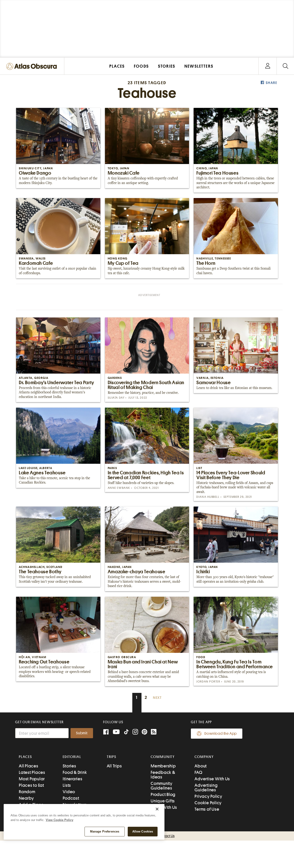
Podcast (71, 798)
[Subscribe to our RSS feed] (153, 732)
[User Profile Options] (268, 66)
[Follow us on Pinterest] (144, 732)
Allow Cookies (142, 831)
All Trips (114, 766)
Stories (69, 766)
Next (157, 698)
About (201, 766)
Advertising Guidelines (206, 787)
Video (69, 791)
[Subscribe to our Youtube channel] (116, 732)
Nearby (26, 798)
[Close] (157, 809)
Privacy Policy (208, 796)
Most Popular (32, 779)
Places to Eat (31, 785)
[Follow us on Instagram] (135, 732)
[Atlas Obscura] (32, 66)
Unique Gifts (163, 801)
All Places (28, 766)
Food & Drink (75, 772)
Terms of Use (207, 809)
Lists (67, 785)
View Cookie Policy (59, 820)
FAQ (198, 772)
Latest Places (32, 772)
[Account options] (267, 66)
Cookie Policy (208, 803)
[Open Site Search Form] (285, 66)
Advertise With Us (212, 779)
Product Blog (163, 794)
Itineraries (72, 779)
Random (27, 791)
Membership (163, 766)
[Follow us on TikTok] (126, 733)
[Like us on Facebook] (106, 732)
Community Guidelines (161, 785)
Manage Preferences (104, 831)
